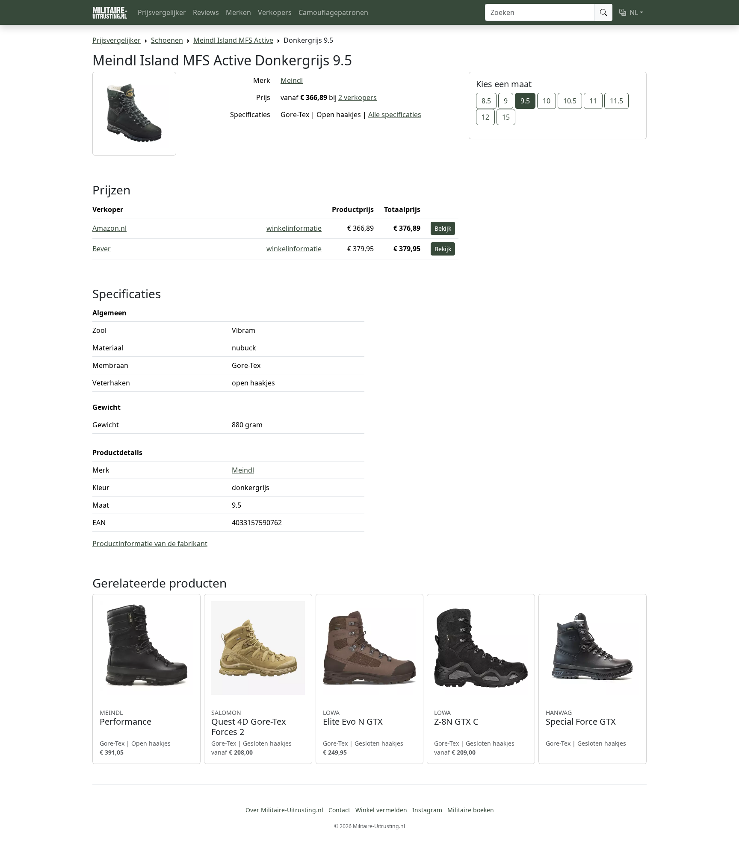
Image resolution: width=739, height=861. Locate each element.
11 (593, 101)
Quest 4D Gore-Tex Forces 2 (248, 723)
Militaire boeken (470, 810)
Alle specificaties (394, 114)
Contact (339, 810)
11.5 (616, 101)
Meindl (292, 80)
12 (485, 117)
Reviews (206, 12)
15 (506, 117)
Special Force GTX (581, 717)
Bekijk (443, 228)
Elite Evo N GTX (353, 717)
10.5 (569, 101)
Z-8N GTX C (456, 717)
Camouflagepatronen (333, 12)
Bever (101, 248)
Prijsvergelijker (162, 12)
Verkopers (275, 12)
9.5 (525, 101)
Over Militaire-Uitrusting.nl (284, 810)
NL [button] (634, 12)
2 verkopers (357, 97)
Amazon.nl (109, 228)
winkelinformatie (294, 228)
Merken (238, 12)
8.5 (486, 101)
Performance (125, 717)
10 (546, 101)
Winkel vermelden (381, 810)
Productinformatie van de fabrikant (149, 543)
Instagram (427, 810)
